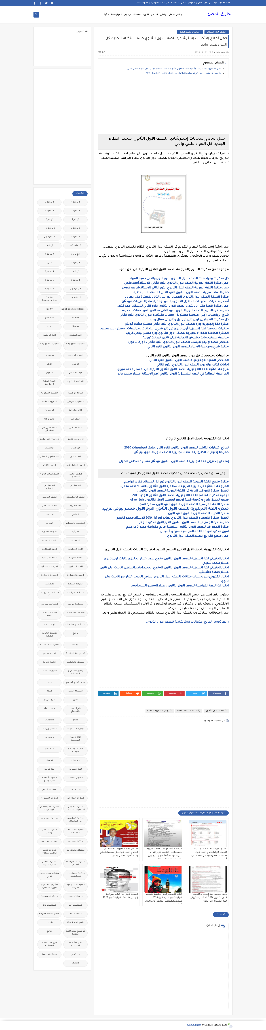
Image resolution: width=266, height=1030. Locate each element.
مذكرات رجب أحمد (49, 818)
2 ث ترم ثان (75, 245)
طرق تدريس (49, 700)
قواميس (49, 737)
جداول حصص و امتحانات (75, 672)
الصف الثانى (75, 486)
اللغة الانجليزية (75, 549)
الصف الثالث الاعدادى (75, 475)
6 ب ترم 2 (49, 289)
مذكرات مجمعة (49, 841)
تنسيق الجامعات (75, 662)
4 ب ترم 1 (49, 272)
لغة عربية (49, 769)
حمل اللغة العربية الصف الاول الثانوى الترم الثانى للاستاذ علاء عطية (181, 292)
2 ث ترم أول (49, 237)
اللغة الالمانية (49, 541)
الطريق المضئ (220, 14)
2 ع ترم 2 (75, 254)
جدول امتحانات (49, 671)
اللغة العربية (75, 558)
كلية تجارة (49, 749)
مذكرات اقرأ (75, 789)
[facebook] (40, 3)
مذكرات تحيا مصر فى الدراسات (75, 820)
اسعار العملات (75, 355)
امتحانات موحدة (75, 604)
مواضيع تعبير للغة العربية (75, 932)
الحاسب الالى (75, 428)
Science (75, 318)
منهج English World (49, 914)
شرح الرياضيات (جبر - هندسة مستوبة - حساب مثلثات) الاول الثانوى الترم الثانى (174, 315)
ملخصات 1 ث (75, 905)
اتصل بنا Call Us (178, 3)
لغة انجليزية (75, 769)
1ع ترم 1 (75, 219)
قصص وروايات (49, 729)
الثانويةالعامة (75, 410)
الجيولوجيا (49, 419)
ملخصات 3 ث (75, 914)
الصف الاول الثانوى (216, 32)
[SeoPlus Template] (230, 1025)
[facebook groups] (34, 3)
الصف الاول (75, 457)
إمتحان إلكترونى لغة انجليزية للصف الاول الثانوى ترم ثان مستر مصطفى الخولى (174, 461)
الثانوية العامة (49, 402)
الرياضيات (75, 448)
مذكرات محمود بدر (75, 850)
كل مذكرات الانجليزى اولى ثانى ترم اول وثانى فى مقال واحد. (189, 319)
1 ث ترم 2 (49, 211)
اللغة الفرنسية (49, 558)
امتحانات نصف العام (190, 32)
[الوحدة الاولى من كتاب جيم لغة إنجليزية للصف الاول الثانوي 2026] (119, 879)
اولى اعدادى (49, 624)
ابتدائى (163, 15)
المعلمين (49, 584)
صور (75, 700)
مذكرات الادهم (49, 789)
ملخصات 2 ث (49, 905)
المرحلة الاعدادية (49, 575)
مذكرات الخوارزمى (75, 798)
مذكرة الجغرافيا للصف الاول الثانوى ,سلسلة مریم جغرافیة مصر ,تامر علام (177, 527)
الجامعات (49, 410)
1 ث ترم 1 (75, 211)
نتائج (49, 931)
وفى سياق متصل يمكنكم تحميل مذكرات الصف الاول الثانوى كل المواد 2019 (183, 73)
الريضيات (49, 448)
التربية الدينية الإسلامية (49, 383)
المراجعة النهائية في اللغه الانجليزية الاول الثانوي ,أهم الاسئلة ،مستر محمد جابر (173, 374)
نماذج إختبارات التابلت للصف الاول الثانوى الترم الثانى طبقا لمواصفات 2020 (176, 448)
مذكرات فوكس (75, 841)
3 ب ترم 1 (49, 254)
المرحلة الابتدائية (75, 575)
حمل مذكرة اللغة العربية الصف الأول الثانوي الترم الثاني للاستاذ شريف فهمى (175, 288)
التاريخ (49, 373)
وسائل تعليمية (49, 954)
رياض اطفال (175, 15)
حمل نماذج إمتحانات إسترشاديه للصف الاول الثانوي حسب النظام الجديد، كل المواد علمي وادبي (174, 69)
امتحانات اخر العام (76, 593)
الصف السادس (49, 506)
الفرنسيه (49, 515)
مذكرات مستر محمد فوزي (49, 875)
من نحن (208, 3)
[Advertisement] (163, 106)
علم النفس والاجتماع (75, 710)
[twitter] (46, 3)
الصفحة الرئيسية (222, 3)
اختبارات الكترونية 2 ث (75, 345)
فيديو (75, 720)
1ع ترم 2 (49, 219)
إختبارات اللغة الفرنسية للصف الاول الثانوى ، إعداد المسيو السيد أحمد (180, 586)
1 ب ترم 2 (49, 202)
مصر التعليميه (75, 896)
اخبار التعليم (75, 335)
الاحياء (75, 364)
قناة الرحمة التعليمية (75, 739)
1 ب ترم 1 (75, 202)
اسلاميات (49, 355)
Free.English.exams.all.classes (74, 309)
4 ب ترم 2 (75, 280)
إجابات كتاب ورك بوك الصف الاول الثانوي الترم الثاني (193, 365)
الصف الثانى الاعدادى (49, 487)
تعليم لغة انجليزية (75, 653)
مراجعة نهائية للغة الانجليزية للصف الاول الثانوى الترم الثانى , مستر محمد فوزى (173, 369)
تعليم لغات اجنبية (49, 645)
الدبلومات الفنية (75, 439)
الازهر (49, 364)
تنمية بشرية (49, 662)
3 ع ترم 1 (75, 272)
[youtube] (52, 3)
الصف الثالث (49, 465)
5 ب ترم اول (75, 289)
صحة (49, 691)
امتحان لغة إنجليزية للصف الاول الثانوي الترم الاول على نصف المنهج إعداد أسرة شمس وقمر (119, 852)
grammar (49, 318)
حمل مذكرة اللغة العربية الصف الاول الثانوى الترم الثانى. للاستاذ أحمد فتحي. (176, 283)
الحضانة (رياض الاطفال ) (49, 429)
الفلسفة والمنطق (75, 523)
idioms (75, 326)
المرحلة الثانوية (75, 584)
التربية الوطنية (75, 393)
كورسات (75, 760)
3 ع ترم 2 (49, 263)
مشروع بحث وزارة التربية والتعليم (49, 886)
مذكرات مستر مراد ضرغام (75, 886)
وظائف (75, 963)
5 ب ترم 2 (49, 280)
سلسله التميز (75, 691)
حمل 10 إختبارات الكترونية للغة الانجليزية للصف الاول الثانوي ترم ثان (181, 452)
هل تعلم (75, 954)
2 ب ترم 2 (75, 228)
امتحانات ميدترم (132, 15)
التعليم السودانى (75, 402)
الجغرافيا (75, 419)
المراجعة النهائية (113, 15)
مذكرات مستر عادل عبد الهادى (75, 875)
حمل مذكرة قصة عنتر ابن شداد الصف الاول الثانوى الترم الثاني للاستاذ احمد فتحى (173, 306)
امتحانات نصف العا (75, 613)
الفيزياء (49, 523)
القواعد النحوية (49, 532)
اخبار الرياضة (49, 335)
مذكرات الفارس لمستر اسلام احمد (75, 808)
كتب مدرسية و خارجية (75, 750)
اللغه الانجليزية (75, 567)
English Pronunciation (49, 299)
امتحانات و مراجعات (76, 624)
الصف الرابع (75, 506)
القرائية (75, 532)
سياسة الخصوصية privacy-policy (153, 3)
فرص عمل (49, 708)
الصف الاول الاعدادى (49, 457)
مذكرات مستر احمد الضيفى (75, 863)
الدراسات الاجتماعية (49, 439)
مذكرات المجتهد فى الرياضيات (49, 808)
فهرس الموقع (195, 3)
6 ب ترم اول (75, 298)
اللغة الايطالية (49, 549)
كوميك (49, 760)
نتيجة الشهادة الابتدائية (49, 944)
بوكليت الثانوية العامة (158, 711)
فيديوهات (49, 720)
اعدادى (154, 15)
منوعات (49, 923)
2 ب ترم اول (49, 228)
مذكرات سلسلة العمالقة (75, 831)
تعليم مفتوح (49, 653)
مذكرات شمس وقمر (49, 831)
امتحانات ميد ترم (49, 604)
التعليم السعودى (49, 393)
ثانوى (146, 15)
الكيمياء (75, 541)
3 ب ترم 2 (75, 263)
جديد (49, 682)
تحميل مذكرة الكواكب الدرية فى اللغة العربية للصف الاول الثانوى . (183, 491)
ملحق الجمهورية (49, 896)
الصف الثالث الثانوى (49, 474)
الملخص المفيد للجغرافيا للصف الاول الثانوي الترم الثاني (189, 360)
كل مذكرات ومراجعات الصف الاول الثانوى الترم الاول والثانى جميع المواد (179, 278)
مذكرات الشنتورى (49, 798)
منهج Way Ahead (75, 923)
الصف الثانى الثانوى (75, 497)
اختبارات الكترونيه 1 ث (49, 345)
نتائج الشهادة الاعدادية (76, 944)
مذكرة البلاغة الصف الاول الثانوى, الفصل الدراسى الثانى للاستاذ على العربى (177, 297)
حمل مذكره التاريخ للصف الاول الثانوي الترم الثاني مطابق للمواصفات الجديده (175, 310)
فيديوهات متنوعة (75, 729)
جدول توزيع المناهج (75, 682)
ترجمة (75, 645)
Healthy (49, 309)
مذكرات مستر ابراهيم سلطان (49, 851)
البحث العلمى (75, 373)
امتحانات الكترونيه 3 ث (49, 594)
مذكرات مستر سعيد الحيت (49, 863)
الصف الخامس (49, 497)
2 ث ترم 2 (75, 237)
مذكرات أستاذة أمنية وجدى (49, 779)
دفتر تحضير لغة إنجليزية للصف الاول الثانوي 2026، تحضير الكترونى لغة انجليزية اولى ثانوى (208, 898)
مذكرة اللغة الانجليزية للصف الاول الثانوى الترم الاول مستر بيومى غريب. (165, 509)
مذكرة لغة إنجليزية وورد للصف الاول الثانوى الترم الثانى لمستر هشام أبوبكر (177, 324)
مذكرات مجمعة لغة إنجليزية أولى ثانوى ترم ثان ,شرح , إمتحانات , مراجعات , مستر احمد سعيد (164, 328)
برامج (75, 633)
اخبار (49, 326)
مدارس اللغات (75, 778)
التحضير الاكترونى (75, 381)
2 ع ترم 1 (49, 245)
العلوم (75, 515)
